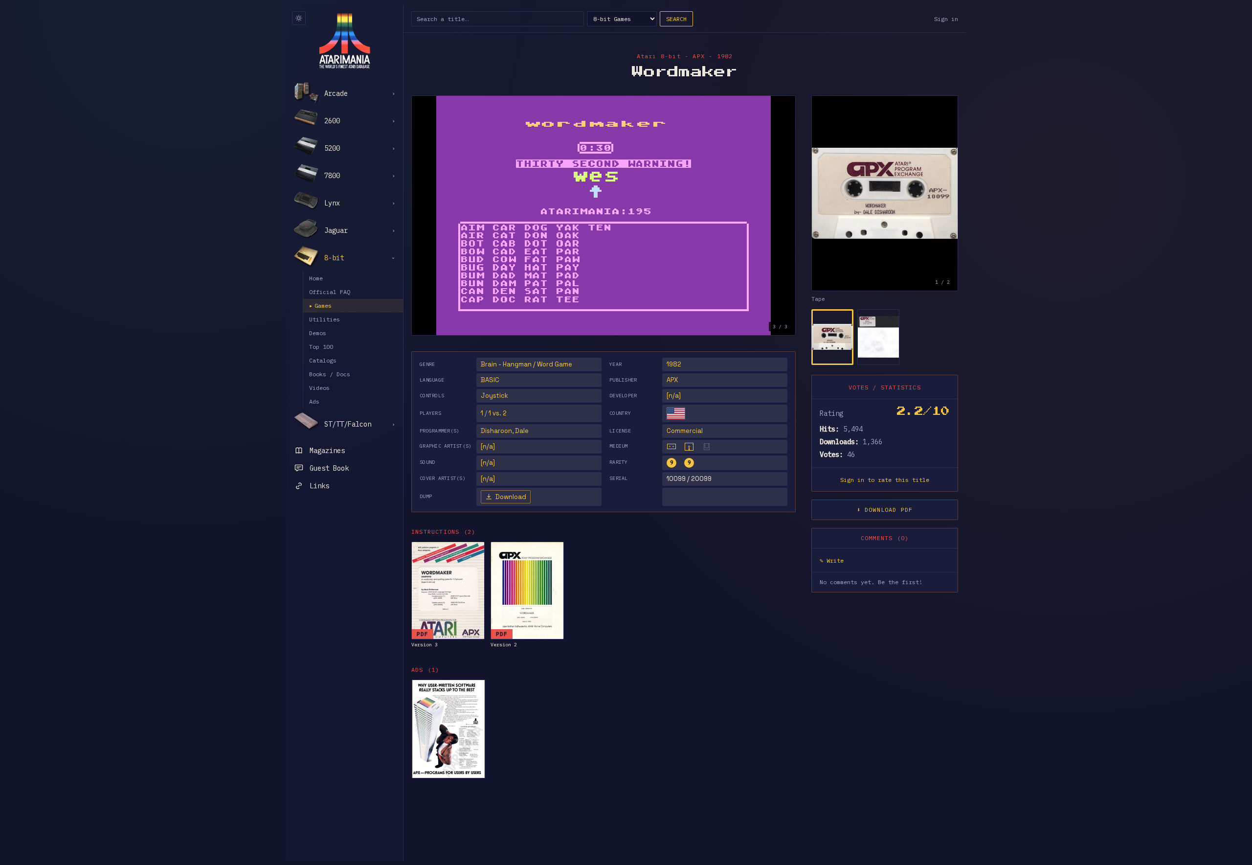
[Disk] (689, 447)
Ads (314, 401)
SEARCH (676, 19)
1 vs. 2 (498, 413)
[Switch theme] (299, 18)
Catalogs (322, 360)
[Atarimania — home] (344, 40)
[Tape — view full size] (885, 193)
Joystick (494, 395)
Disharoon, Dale (505, 431)
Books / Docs (329, 374)
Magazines (327, 450)
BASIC (490, 380)
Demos (317, 333)
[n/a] (674, 395)
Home (316, 278)
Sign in (946, 19)
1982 (674, 364)
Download (510, 497)
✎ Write (832, 560)
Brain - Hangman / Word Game (526, 364)
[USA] (676, 413)
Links (319, 485)
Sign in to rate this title (884, 479)
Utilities (324, 319)
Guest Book (329, 468)
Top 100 (321, 346)
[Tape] (671, 447)
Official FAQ (329, 292)
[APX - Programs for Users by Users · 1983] (448, 729)
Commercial (685, 431)
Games (320, 305)
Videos (319, 387)
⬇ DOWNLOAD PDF (885, 509)
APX (672, 380)
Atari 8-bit (659, 56)
